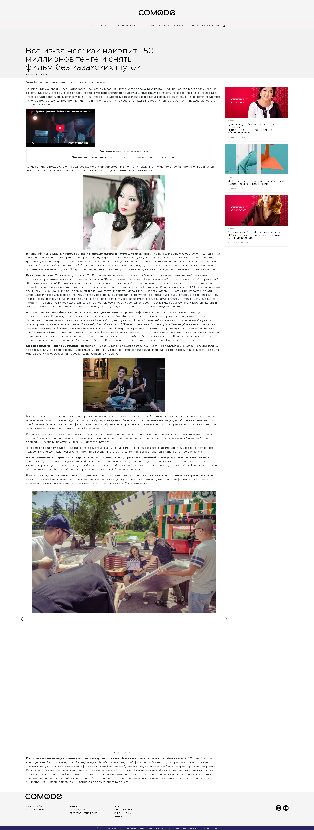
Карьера (29, 33)
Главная (29, 82)
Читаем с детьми (210, 26)
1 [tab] (114, 752)
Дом (151, 26)
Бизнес (93, 26)
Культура (182, 26)
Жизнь (194, 26)
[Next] (226, 619)
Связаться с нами (35, 810)
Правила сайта (33, 806)
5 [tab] (129, 752)
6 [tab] (133, 752)
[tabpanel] (124, 552)
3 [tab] (122, 752)
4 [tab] (125, 752)
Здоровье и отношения (132, 26)
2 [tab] (118, 752)
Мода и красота (165, 26)
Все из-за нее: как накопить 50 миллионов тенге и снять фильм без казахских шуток (69, 82)
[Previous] (22, 619)
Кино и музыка (122, 813)
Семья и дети (108, 26)
